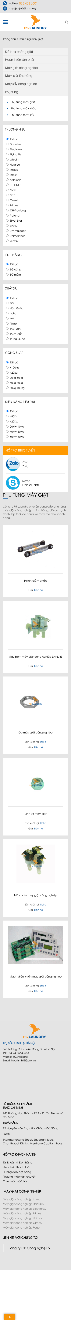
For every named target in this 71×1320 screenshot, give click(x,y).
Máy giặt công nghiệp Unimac (23, 1218)
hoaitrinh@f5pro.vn (22, 8)
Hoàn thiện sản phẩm (21, 59)
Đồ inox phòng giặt (19, 51)
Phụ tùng (11, 92)
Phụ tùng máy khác (23, 108)
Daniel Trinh (30, 485)
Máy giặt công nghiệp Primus (22, 1213)
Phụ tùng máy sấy (22, 114)
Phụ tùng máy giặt (23, 102)
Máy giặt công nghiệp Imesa (22, 1199)
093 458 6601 (28, 3)
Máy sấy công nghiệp (21, 83)
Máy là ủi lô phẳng (18, 75)
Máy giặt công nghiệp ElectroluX (24, 1208)
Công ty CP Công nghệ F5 (29, 1248)
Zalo (25, 466)
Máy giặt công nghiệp (21, 67)
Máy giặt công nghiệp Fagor (21, 1227)
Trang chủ (9, 39)
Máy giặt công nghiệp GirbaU (22, 1222)
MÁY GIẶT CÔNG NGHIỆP (22, 1191)
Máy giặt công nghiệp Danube (23, 1204)
